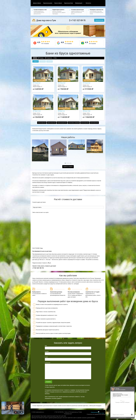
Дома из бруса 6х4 (42, 122)
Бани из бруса (58, 3)
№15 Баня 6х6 (86, 83)
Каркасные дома (47, 3)
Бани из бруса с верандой (73, 122)
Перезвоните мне (99, 20)
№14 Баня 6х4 (61, 83)
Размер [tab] (41, 58)
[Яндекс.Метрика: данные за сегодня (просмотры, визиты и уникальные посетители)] (101, 412)
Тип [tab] (36, 58)
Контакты (88, 3)
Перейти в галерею (67, 166)
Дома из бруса (37, 3)
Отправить (48, 381)
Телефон (47, 351)
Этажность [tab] (49, 58)
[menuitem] (37, 3)
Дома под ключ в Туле (46, 20)
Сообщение (47, 362)
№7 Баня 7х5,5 (37, 111)
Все (55, 58)
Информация (78, 3)
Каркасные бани (68, 3)
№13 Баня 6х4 (36, 83)
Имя (46, 345)
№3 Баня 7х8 (61, 111)
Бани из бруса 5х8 (84, 122)
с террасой (35, 61)
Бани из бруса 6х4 (94, 122)
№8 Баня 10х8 (86, 111)
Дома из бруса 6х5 (51, 122)
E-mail (46, 357)
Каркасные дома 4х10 (61, 122)
